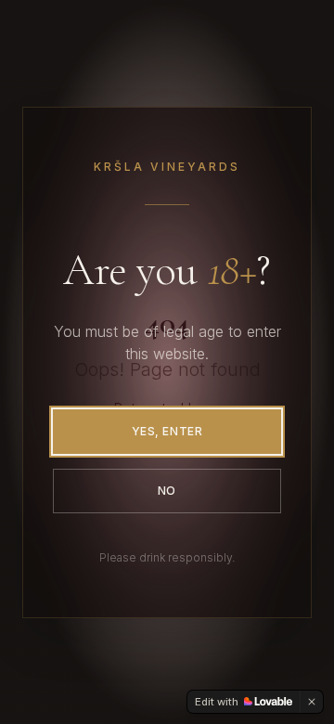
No (167, 491)
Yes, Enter (167, 431)
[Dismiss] (312, 702)
